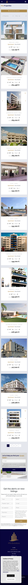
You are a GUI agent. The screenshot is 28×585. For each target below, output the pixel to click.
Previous (2, 30)
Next (25, 30)
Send (14, 469)
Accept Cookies (11, 575)
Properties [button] (14, 549)
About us (14, 555)
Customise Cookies (10, 579)
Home (14, 547)
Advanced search (14, 10)
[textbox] (6, 499)
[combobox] (7, 499)
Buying (14, 553)
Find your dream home (14, 551)
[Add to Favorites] (25, 22)
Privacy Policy (12, 465)
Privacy (22, 577)
